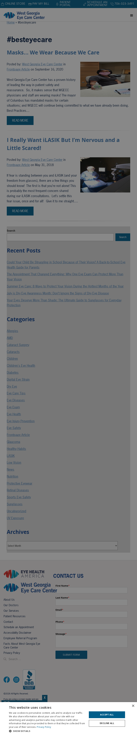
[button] (47, 731)
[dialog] (68, 719)
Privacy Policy (44, 727)
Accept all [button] (107, 714)
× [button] (133, 706)
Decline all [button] (107, 723)
